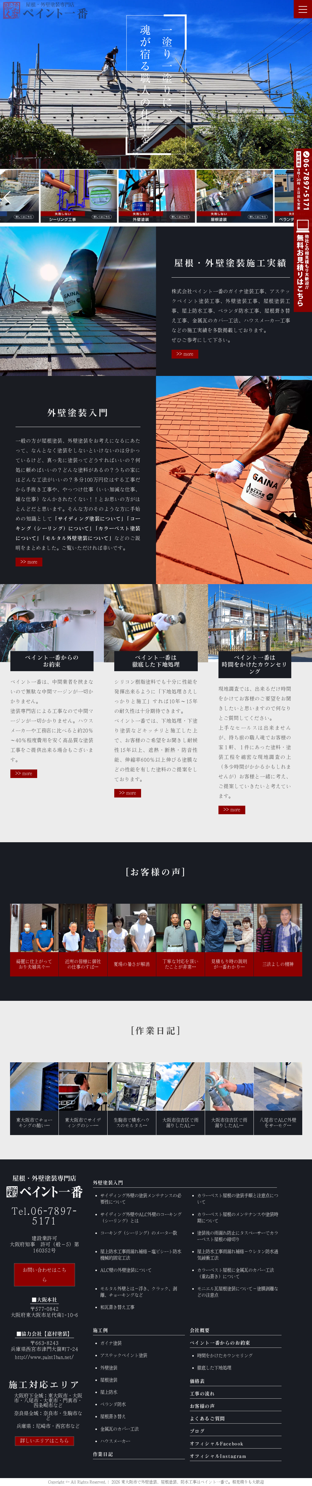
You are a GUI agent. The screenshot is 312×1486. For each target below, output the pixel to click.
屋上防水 (108, 1392)
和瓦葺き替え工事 (117, 1307)
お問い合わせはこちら (44, 1274)
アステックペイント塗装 (123, 1355)
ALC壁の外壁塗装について (126, 1270)
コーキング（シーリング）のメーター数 (138, 1233)
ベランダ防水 (113, 1404)
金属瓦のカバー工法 (119, 1429)
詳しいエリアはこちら (44, 1440)
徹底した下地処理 (214, 1367)
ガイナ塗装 (111, 1343)
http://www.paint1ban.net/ (44, 1357)
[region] (156, 84)
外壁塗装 (108, 1367)
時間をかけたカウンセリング (225, 1355)
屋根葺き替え (113, 1416)
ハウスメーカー (115, 1441)
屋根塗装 (108, 1380)
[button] (7, 197)
